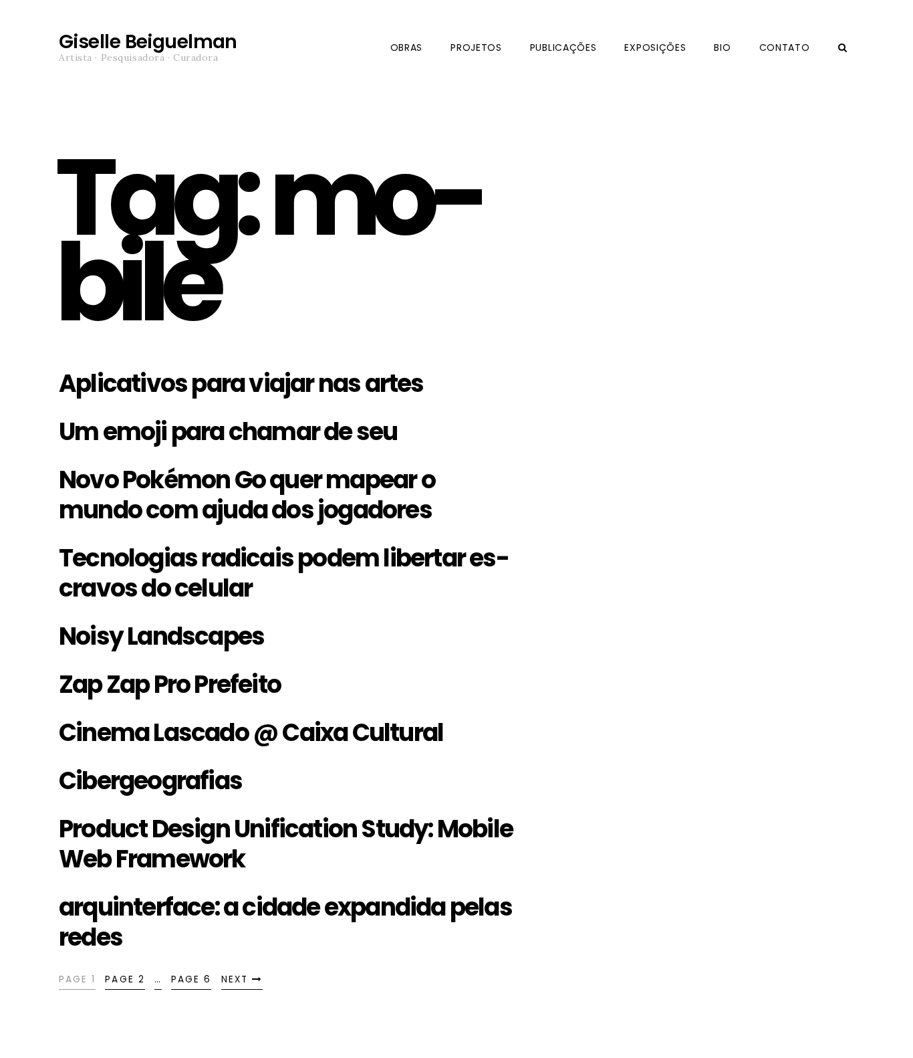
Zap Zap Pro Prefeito (170, 684)
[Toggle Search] (842, 48)
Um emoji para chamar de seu (228, 432)
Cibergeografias (150, 781)
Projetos (476, 47)
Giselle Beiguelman (148, 41)
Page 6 (191, 979)
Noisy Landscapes (161, 636)
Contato (784, 47)
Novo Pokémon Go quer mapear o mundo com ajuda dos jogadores (247, 495)
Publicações (563, 47)
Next (236, 979)
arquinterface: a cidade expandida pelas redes (285, 922)
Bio (722, 47)
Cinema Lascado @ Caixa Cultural (251, 733)
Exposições (655, 47)
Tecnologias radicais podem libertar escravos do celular (284, 573)
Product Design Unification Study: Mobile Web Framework (286, 844)
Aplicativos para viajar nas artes (241, 383)
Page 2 (124, 979)
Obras (406, 47)
